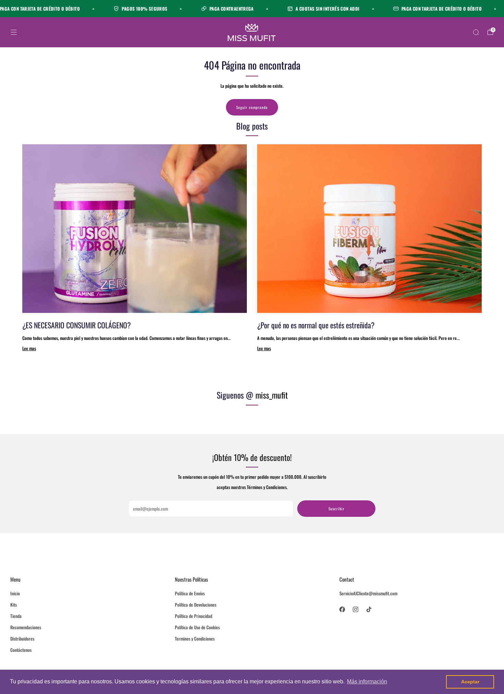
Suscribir (336, 508)
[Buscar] (475, 32)
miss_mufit (271, 395)
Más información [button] (367, 681)
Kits (13, 604)
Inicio (15, 593)
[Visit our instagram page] (355, 609)
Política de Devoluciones (195, 604)
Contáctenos (21, 649)
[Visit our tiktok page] (368, 609)
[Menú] (13, 32)
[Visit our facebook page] (342, 609)
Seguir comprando (252, 107)
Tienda (16, 615)
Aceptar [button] (470, 681)
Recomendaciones (25, 627)
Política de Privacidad (193, 615)
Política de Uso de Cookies (197, 627)
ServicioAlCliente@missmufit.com (368, 593)
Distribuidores (22, 638)
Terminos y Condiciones (195, 638)
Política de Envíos (190, 593)
